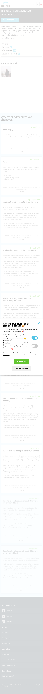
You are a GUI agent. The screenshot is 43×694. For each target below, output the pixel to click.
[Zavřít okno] (38, 323)
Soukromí (6, 355)
